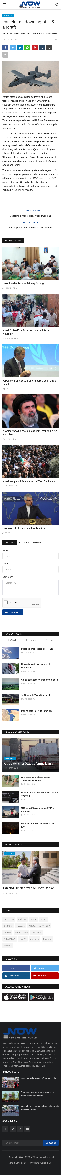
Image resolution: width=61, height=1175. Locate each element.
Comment (7, 576)
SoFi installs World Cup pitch (36, 695)
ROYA (33, 919)
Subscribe (51, 1142)
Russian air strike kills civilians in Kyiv (38, 825)
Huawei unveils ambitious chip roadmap (36, 666)
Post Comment (12, 612)
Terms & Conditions (16, 1162)
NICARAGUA (9, 939)
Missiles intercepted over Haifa (37, 649)
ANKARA (8, 945)
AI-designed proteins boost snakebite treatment (35, 779)
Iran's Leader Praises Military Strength (24, 283)
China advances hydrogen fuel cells (39, 680)
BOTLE (43, 919)
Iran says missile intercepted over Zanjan (30, 227)
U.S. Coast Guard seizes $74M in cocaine (37, 810)
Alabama (22, 919)
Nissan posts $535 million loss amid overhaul (40, 794)
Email (5, 563)
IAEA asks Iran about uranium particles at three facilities (29, 382)
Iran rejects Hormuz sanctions (37, 711)
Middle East (8, 15)
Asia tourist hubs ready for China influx (39, 1078)
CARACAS (8, 925)
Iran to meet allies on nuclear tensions (24, 528)
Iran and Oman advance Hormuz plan (28, 888)
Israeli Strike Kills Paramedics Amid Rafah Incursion (26, 332)
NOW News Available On (40, 1162)
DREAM (7, 932)
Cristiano (47, 939)
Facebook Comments (30, 542)
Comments (9, 542)
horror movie (21, 932)
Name (5, 550)
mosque (21, 925)
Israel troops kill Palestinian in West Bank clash (29, 481)
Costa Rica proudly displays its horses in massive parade (40, 1108)
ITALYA (23, 939)
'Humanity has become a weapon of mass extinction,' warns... (37, 1094)
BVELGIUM (9, 919)
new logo (34, 939)
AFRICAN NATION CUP (39, 925)
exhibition (36, 932)
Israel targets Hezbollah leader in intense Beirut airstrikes (29, 433)
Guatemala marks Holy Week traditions (30, 215)
